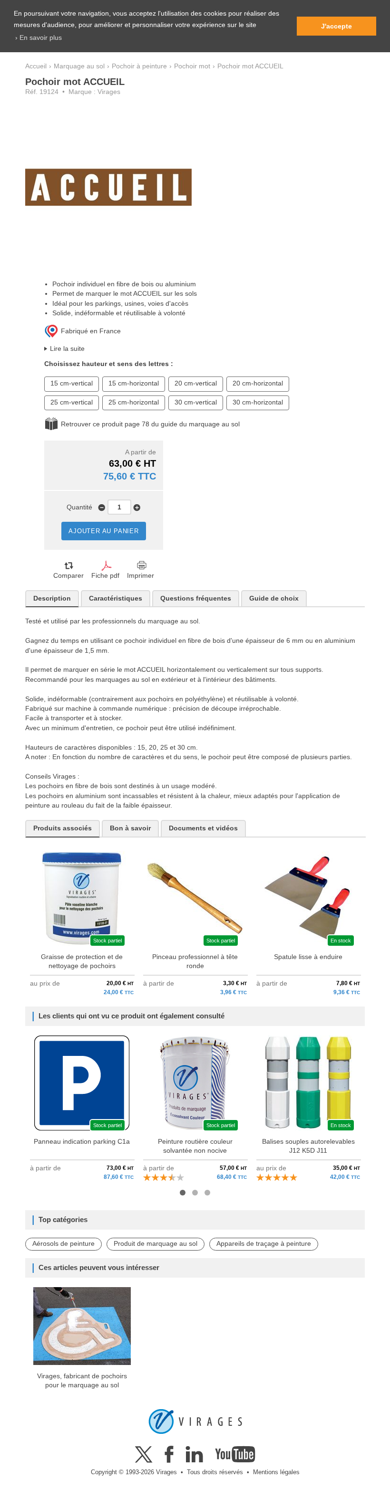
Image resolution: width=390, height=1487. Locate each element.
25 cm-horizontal (133, 402)
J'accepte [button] (336, 26)
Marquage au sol (79, 66)
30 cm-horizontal (258, 402)
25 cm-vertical (71, 402)
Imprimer (140, 575)
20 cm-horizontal (258, 383)
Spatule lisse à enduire (308, 956)
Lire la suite (67, 348)
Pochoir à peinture (139, 66)
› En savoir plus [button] (38, 37)
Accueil (36, 66)
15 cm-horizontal (133, 383)
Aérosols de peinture (63, 1243)
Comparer (68, 575)
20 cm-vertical (196, 383)
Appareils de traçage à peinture (263, 1243)
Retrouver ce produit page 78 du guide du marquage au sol (150, 424)
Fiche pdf (105, 575)
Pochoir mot (192, 66)
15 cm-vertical (71, 383)
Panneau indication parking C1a (82, 1141)
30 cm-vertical (196, 402)
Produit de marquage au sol (155, 1243)
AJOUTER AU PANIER (103, 531)
